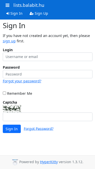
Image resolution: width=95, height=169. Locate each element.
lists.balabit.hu (28, 5)
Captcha (10, 102)
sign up (9, 41)
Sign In (16, 13)
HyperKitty (49, 161)
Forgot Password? (38, 128)
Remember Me (19, 93)
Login (8, 49)
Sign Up (41, 13)
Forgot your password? (22, 81)
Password (11, 67)
